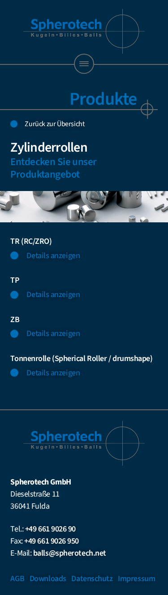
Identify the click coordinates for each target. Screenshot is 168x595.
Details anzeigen (53, 255)
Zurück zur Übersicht (54, 124)
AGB (17, 578)
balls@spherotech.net (69, 553)
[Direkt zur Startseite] (84, 31)
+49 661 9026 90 (50, 529)
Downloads (48, 578)
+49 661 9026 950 (51, 541)
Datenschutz (91, 578)
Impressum (136, 578)
